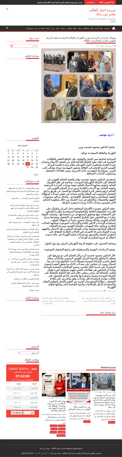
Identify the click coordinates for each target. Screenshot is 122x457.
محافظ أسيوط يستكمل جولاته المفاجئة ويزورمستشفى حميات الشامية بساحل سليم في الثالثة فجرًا (58, 301)
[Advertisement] (78, 339)
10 (28, 157)
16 (32, 160)
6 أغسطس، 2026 (108, 392)
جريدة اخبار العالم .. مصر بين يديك (101, 12)
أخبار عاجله (62, 426)
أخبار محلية (62, 429)
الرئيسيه (107, 28)
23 (32, 163)
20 (13, 160)
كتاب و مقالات (61, 435)
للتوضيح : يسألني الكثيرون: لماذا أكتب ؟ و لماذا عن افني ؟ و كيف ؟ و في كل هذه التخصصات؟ (23, 262)
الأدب (97, 28)
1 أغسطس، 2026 (83, 404)
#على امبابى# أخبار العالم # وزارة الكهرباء (91, 291)
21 (8, 160)
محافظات (86, 28)
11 (23, 157)
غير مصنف (111, 291)
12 (18, 157)
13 (13, 157)
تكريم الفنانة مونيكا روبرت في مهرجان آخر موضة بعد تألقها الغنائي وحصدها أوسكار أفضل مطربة (23, 252)
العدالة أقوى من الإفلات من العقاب (26, 279)
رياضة (48, 28)
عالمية (63, 28)
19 (18, 160)
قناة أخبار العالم (27, 453)
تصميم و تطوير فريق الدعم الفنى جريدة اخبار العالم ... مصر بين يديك (75, 453)
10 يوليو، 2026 (59, 398)
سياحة (80, 28)
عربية (53, 28)
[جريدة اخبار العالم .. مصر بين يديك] (113, 28)
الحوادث (69, 28)
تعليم (92, 28)
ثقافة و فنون (61, 432)
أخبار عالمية (54, 426)
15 (37, 160)
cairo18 (97, 392)
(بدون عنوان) (34, 290)
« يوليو (36, 174)
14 (8, 157)
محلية (58, 28)
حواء (101, 28)
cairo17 (98, 46)
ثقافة (74, 28)
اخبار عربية (54, 429)
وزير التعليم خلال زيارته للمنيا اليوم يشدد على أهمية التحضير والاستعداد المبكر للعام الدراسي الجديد (98, 301)
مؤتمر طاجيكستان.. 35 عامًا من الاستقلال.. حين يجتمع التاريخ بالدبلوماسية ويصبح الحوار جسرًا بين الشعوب (22, 191)
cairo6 (49, 398)
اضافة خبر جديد (40, 28)
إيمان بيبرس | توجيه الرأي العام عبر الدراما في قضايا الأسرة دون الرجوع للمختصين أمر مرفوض (23, 272)
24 (28, 163)
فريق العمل (29, 28)
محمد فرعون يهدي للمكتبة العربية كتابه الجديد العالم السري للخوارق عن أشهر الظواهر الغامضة (50, 2)
